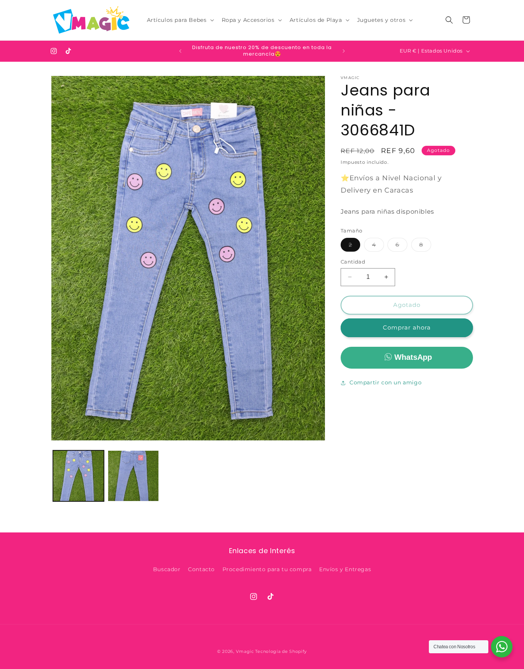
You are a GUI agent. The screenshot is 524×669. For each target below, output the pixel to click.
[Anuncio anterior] (180, 51)
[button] (179, 20)
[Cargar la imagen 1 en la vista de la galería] (78, 475)
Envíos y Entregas (345, 569)
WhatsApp (413, 357)
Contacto (201, 569)
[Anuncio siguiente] (343, 51)
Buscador (167, 569)
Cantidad (353, 262)
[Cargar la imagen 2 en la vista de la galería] (133, 475)
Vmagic (245, 651)
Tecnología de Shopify (281, 651)
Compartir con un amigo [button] (385, 382)
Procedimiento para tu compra (267, 569)
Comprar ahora (407, 327)
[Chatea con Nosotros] (501, 646)
